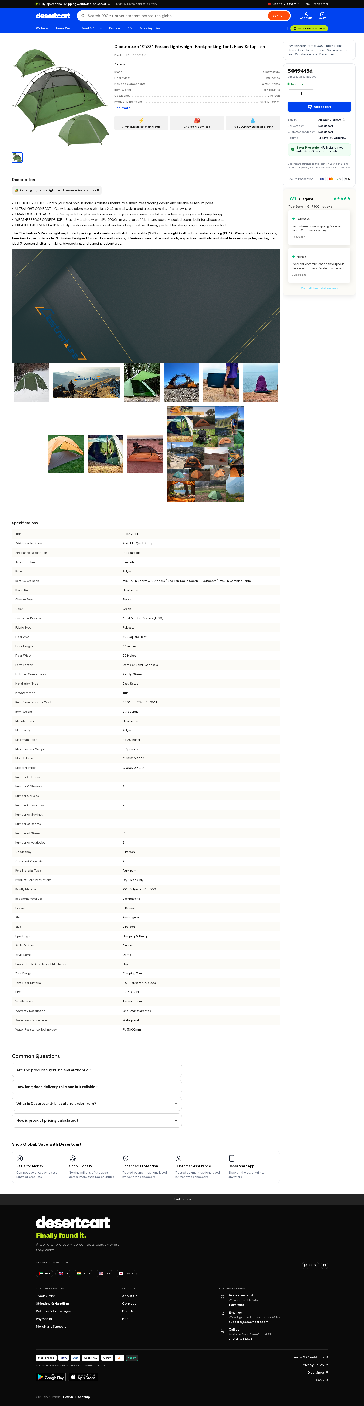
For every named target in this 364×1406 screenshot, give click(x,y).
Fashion (114, 28)
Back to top (182, 1199)
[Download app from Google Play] (51, 1377)
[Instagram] (306, 1265)
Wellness (42, 28)
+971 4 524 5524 (241, 1339)
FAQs (322, 1380)
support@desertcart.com (248, 1322)
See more (122, 108)
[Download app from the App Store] (83, 1377)
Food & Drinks (92, 28)
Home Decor (65, 28)
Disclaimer (317, 1372)
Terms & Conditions (310, 1357)
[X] (315, 1265)
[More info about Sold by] (344, 120)
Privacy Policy (315, 1365)
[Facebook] (324, 1265)
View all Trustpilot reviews (319, 288)
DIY (129, 28)
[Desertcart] (53, 15)
